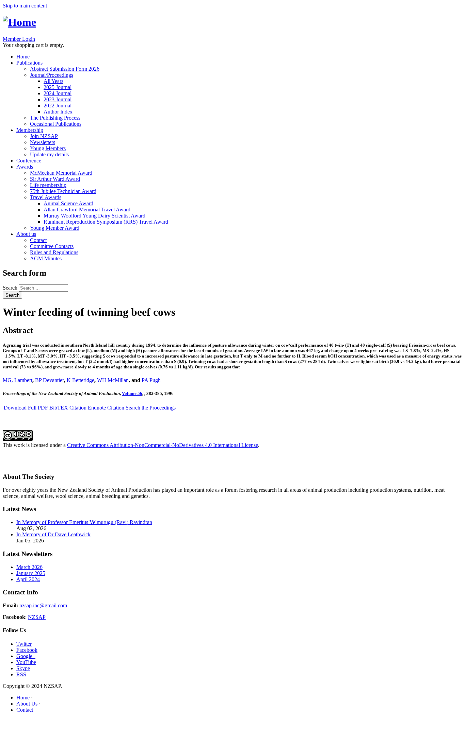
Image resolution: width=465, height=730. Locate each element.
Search (11, 288)
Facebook (26, 650)
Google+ (25, 656)
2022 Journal (57, 105)
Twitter (24, 644)
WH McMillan (113, 380)
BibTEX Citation (67, 408)
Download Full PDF (26, 408)
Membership (29, 130)
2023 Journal (57, 99)
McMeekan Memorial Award (61, 173)
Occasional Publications (55, 124)
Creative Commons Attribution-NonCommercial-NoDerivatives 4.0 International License (162, 445)
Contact (38, 240)
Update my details (49, 154)
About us (26, 234)
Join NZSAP (44, 136)
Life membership (48, 185)
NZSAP (37, 617)
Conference (28, 160)
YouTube (26, 662)
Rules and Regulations (54, 252)
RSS (21, 674)
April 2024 (28, 579)
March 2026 (29, 567)
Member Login (19, 39)
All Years (53, 81)
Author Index (58, 112)
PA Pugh (151, 380)
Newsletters (42, 142)
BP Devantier (49, 380)
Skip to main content (25, 5)
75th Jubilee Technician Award (63, 191)
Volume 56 (132, 393)
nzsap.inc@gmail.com (43, 605)
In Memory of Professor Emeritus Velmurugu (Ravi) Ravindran (84, 522)
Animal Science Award (68, 203)
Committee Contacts (52, 246)
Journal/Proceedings (51, 75)
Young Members (48, 148)
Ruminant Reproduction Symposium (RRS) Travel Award (106, 222)
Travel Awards (45, 197)
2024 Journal (57, 93)
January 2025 (30, 573)
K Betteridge (80, 380)
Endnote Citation (106, 408)
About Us (26, 704)
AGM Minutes (46, 258)
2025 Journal (57, 87)
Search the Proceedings (151, 408)
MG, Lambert (17, 380)
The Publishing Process (55, 118)
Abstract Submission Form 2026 (64, 69)
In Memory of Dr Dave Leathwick (53, 534)
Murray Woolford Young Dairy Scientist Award (94, 216)
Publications (29, 63)
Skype (23, 668)
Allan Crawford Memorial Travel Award (87, 209)
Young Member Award (54, 228)
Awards (24, 167)
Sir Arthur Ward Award (55, 179)
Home (23, 56)
